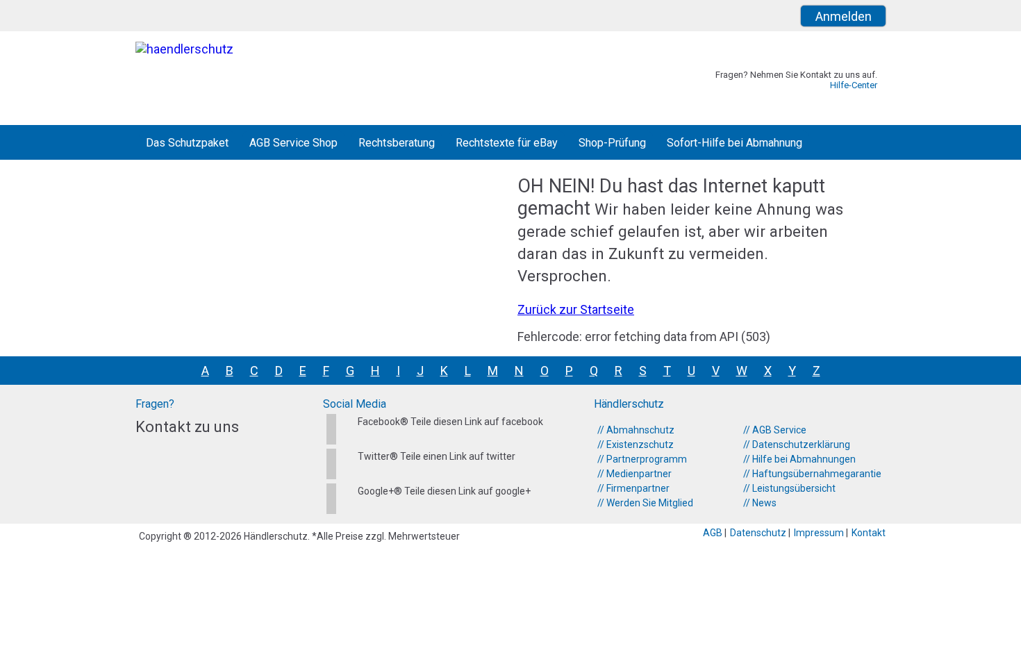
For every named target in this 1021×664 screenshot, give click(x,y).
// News (760, 502)
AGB (713, 532)
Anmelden (843, 16)
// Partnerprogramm (642, 459)
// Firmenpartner (633, 488)
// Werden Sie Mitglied (645, 502)
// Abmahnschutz (635, 429)
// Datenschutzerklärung (796, 444)
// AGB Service (774, 429)
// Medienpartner (634, 473)
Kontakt (869, 532)
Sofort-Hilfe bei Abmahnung (734, 142)
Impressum (820, 532)
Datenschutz (759, 532)
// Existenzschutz (635, 444)
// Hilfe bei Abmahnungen (799, 459)
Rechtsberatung (396, 142)
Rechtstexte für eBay (507, 142)
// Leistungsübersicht (789, 488)
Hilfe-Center (853, 85)
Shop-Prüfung (612, 142)
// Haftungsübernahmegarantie (812, 473)
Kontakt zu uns (187, 426)
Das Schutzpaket (187, 142)
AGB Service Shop (293, 142)
